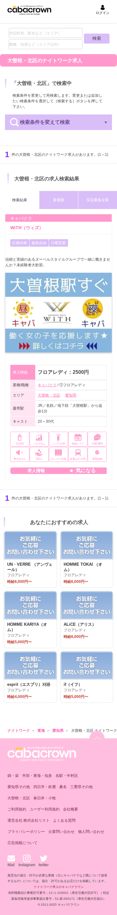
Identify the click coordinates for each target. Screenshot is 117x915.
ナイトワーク (18, 730)
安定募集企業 (97, 200)
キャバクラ (47, 385)
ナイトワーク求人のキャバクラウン (59, 887)
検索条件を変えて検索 (45, 122)
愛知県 (70, 395)
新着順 (58, 200)
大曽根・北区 (49, 395)
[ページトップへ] (97, 738)
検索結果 (19, 200)
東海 (41, 730)
